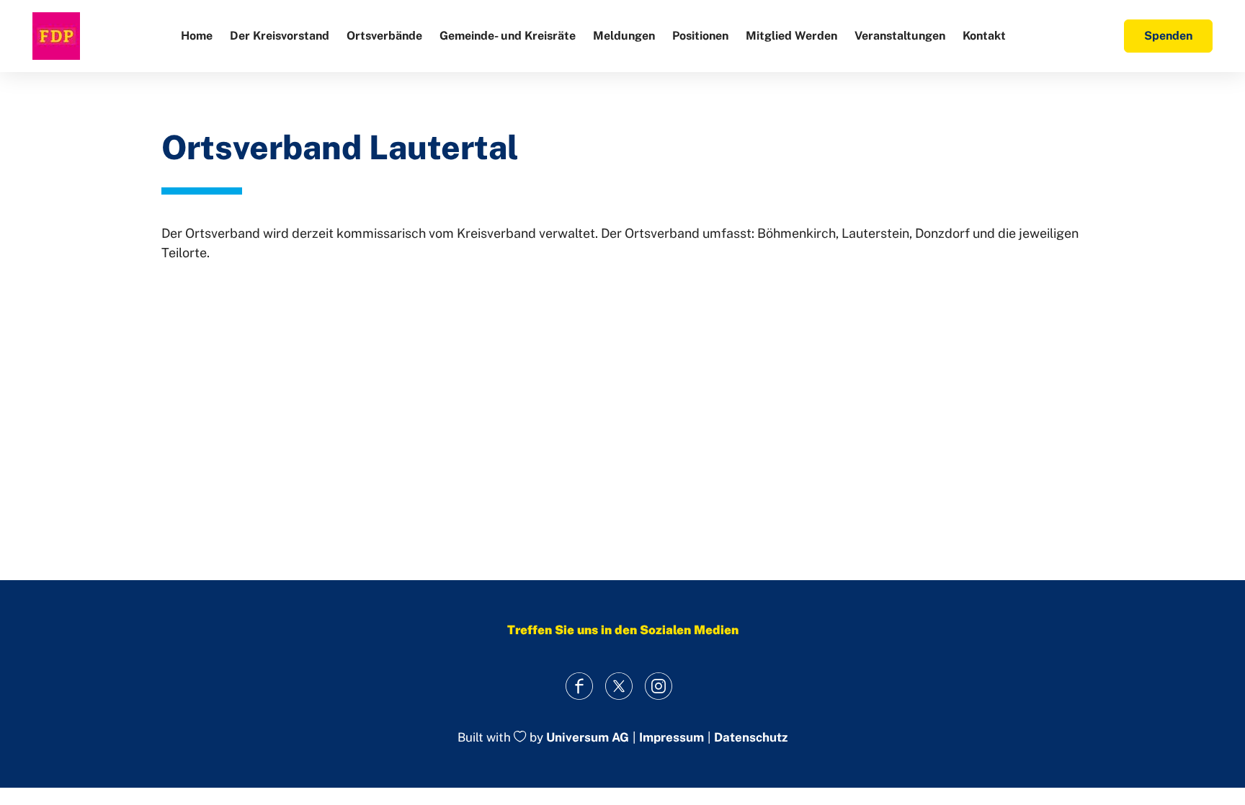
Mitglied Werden (791, 36)
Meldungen (624, 36)
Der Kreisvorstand (279, 36)
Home (197, 36)
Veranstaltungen (899, 36)
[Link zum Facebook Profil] (579, 686)
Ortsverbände (384, 36)
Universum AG (587, 738)
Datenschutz (750, 737)
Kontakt (984, 36)
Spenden (1168, 36)
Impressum (671, 737)
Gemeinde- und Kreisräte (507, 36)
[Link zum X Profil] (619, 686)
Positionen (700, 36)
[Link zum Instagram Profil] (659, 686)
